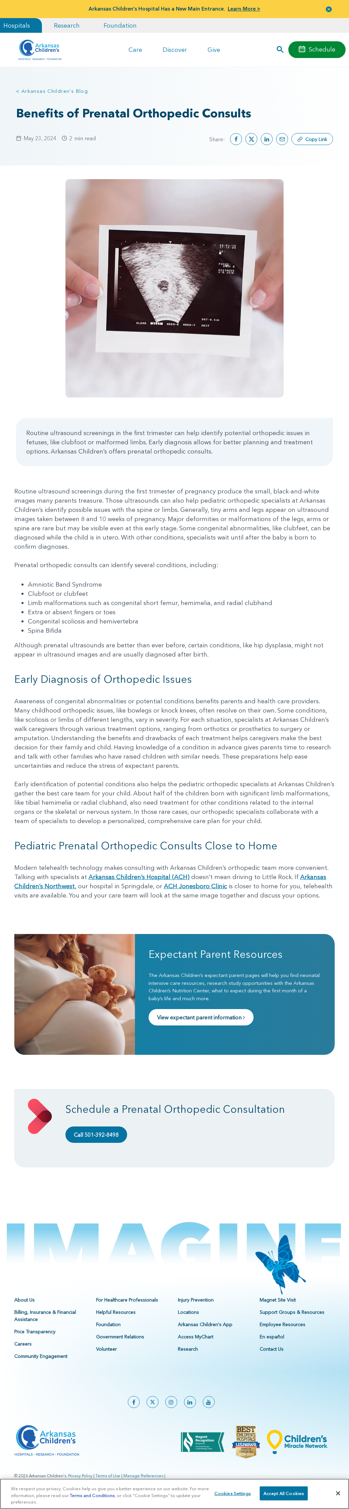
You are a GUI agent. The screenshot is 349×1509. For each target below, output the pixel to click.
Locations (188, 1312)
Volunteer (106, 1349)
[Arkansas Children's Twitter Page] (152, 1402)
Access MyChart (195, 1337)
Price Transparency (35, 1331)
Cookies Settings (232, 1493)
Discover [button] (175, 50)
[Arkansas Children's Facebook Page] (134, 1402)
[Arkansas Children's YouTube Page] (209, 1402)
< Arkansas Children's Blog (52, 91)
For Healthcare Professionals (127, 1300)
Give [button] (214, 50)
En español (272, 1337)
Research (67, 25)
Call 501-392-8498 (96, 1134)
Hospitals (16, 25)
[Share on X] (251, 139)
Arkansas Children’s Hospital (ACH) (139, 877)
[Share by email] (282, 139)
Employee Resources (282, 1324)
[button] (329, 9)
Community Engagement (40, 1356)
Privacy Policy (80, 1475)
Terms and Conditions (92, 1495)
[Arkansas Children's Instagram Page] (171, 1402)
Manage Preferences (143, 1475)
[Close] (338, 1493)
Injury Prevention (196, 1300)
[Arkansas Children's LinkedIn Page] (190, 1402)
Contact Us (272, 1349)
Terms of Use (107, 1475)
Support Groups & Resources (292, 1312)
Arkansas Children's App (205, 1324)
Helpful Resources (116, 1312)
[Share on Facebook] (236, 139)
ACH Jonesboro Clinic (195, 886)
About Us (24, 1300)
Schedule (322, 49)
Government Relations (120, 1337)
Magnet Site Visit (278, 1300)
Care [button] (135, 50)
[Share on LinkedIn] (267, 139)
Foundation (120, 25)
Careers (23, 1344)
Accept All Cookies (283, 1493)
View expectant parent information (200, 1017)
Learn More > (244, 8)
